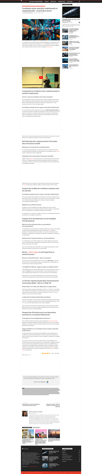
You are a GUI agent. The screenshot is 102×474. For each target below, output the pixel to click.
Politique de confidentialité (66, 472)
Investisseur (38, 391)
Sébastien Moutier (65, 22)
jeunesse (31, 158)
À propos (45, 472)
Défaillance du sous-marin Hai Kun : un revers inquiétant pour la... (74, 42)
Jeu (43, 391)
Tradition (35, 394)
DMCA (73, 472)
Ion (41, 391)
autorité (57, 151)
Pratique (24, 393)
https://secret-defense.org (32, 413)
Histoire (55, 390)
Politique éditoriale (58, 472)
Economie (64, 461)
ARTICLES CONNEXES (27, 427)
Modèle (29, 392)
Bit (54, 388)
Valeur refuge (40, 394)
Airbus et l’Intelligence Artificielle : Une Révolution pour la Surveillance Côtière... (74, 60)
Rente (37, 393)
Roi (42, 393)
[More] (61, 16)
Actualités (69, 1)
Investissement (32, 391)
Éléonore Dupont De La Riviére (28, 12)
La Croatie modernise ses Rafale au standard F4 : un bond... (74, 65)
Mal (23, 392)
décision (52, 348)
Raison (34, 393)
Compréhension (38, 389)
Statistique (49, 393)
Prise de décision (29, 393)
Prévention (53, 1)
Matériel (63, 452)
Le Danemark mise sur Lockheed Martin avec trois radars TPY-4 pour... (74, 36)
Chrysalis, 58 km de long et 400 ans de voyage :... (71, 20)
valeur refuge (33, 252)
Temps (29, 394)
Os (54, 392)
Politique (57, 392)
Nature (36, 392)
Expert (36, 390)
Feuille (47, 390)
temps (25, 184)
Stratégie (53, 393)
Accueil (23, 4)
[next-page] (59, 427)
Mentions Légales (50, 472)
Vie (45, 394)
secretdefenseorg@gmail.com (33, 466)
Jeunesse (46, 391)
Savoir (45, 393)
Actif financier (30, 388)
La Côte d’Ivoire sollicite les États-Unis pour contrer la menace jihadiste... (74, 48)
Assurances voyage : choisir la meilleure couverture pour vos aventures (53, 405)
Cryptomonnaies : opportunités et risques (38, 4)
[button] (79, 1)
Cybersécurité (61, 1)
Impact (24, 391)
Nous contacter (77, 472)
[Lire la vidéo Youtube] (41, 77)
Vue (47, 394)
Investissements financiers (28, 4)
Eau (27, 390)
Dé (48, 389)
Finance (47, 1)
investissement (49, 46)
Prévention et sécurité (66, 457)
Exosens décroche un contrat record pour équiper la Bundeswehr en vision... (74, 54)
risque (50, 230)
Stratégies (57, 393)
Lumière (54, 391)
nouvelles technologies (53, 320)
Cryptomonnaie (44, 389)
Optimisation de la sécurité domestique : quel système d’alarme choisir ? (31, 405)
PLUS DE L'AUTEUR (36, 427)
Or (52, 392)
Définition (24, 390)
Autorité (48, 388)
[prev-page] (57, 427)
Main (57, 391)
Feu (44, 390)
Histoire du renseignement (36, 1)
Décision (58, 389)
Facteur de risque (40, 390)
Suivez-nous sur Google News (40, 381)
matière (23, 349)
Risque (40, 393)
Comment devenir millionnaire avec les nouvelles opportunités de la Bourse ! (54, 440)
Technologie (25, 394)
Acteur (26, 388)
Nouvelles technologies (42, 392)
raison (43, 43)
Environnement (31, 390)
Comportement (33, 389)
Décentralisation (53, 389)
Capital (28, 389)
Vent (43, 394)
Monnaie (33, 392)
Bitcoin (57, 388)
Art (34, 388)
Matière (26, 392)
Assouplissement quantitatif (41, 388)
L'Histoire (50, 391)
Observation (49, 392)
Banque (51, 388)
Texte (31, 394)
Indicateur (27, 391)
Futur (52, 390)
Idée (58, 390)
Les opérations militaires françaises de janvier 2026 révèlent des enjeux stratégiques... (74, 30)
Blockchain (24, 389)
